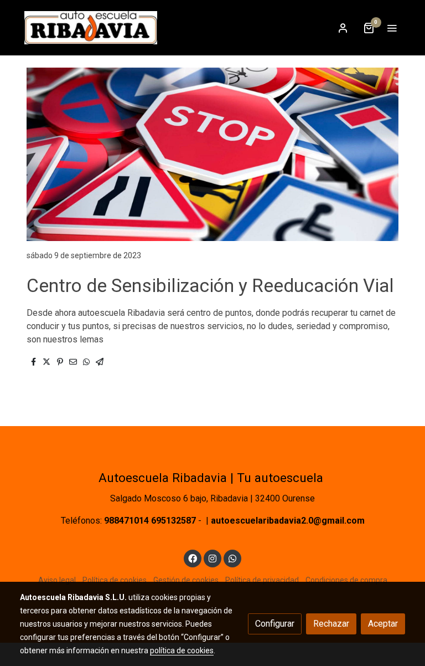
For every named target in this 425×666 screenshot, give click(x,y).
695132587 (173, 520)
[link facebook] (192, 558)
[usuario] (343, 27)
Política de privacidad (262, 580)
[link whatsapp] (232, 558)
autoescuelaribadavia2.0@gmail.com (288, 520)
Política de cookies (114, 580)
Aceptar (383, 623)
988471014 (126, 520)
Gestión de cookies (186, 580)
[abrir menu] (392, 27)
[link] (90, 27)
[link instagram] (212, 558)
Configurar (274, 623)
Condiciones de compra (346, 580)
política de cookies (182, 650)
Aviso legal (57, 580)
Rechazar (331, 623)
